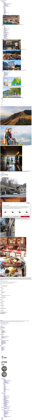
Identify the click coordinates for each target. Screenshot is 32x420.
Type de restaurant (2, 305)
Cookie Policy (3, 349)
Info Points (5, 72)
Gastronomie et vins (3, 331)
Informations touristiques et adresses (5, 340)
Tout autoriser (25, 216)
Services (1, 294)
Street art (5, 31)
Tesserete (5, 14)
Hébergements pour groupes (7, 4)
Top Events (5, 408)
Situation (1, 287)
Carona (4, 9)
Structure (1, 290)
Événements (3, 39)
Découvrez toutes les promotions (7, 416)
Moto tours (5, 37)
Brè (4, 8)
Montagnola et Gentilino (6, 12)
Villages (3, 6)
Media (2, 347)
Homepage (3, 172)
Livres (4, 76)
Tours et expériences (5, 35)
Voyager (2, 70)
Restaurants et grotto (6, 32)
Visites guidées (5, 403)
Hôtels (4, 2)
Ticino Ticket (5, 415)
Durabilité (2, 348)
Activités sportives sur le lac (7, 395)
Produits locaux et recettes (6, 34)
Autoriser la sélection (16, 216)
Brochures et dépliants (6, 75)
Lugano (5, 392)
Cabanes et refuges (6, 5)
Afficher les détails (26, 214)
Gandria (5, 10)
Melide (4, 11)
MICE (2, 350)
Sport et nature (4, 25)
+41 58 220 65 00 (3, 327)
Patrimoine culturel (6, 30)
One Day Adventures (6, 36)
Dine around (5, 33)
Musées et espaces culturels (6, 29)
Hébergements (3, 1)
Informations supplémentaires (3, 308)
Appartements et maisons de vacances (7, 3)
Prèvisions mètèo (5, 74)
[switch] (12, 212)
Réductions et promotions (6, 73)
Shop (2, 418)
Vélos (4, 27)
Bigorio (5, 7)
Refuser (7, 216)
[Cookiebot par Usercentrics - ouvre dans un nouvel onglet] (27, 203)
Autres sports (5, 28)
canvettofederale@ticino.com (3, 312)
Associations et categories (2, 297)
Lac (4, 26)
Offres (2, 98)
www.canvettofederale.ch (2, 313)
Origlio (4, 13)
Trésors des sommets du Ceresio (7, 38)
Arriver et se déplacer (4, 341)
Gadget (4, 414)
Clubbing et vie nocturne (6, 407)
